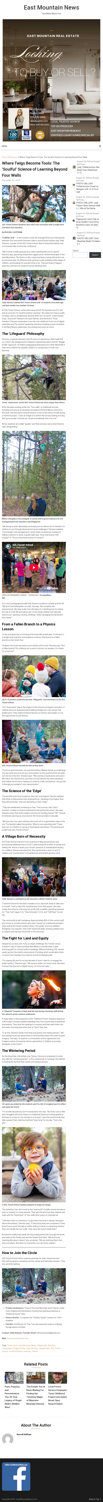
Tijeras (35, 1351)
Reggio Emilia (19, 1348)
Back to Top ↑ (95, 1499)
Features (13, 157)
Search (76, 251)
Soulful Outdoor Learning (19, 1351)
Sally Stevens (32, 1348)
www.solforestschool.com (18, 1338)
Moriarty (51, 1345)
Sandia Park (44, 1348)
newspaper (7, 1348)
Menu (4, 146)
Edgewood (42, 1345)
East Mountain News (51, 7)
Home (4, 157)
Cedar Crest (12, 1345)
